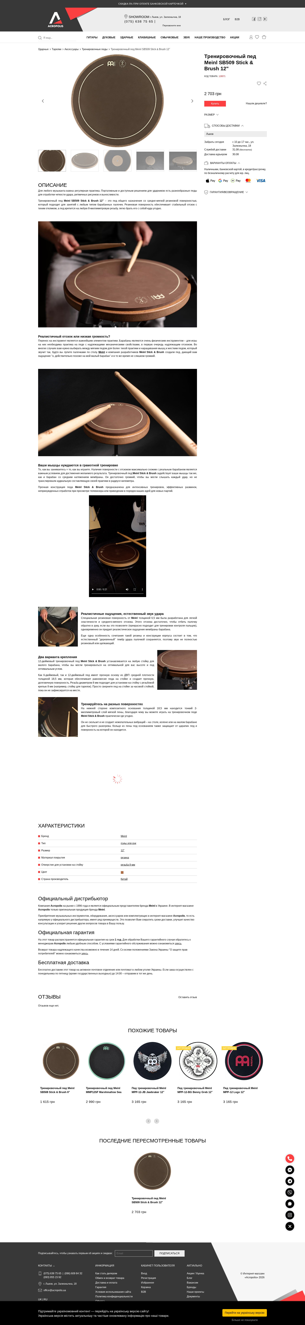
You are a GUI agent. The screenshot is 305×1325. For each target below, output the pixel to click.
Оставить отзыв (187, 997)
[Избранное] (257, 37)
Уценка (200, 1273)
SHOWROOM (139, 17)
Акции (190, 1273)
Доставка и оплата (106, 1282)
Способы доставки (226, 125)
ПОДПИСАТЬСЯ (169, 1253)
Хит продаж (183, 1048)
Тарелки (56, 49)
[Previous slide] (43, 101)
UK (40, 1299)
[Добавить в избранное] (259, 83)
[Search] (40, 38)
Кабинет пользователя (158, 1265)
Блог (226, 19)
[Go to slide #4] (150, 160)
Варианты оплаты (223, 163)
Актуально (194, 1265)
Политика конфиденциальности (114, 1296)
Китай (124, 879)
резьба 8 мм (128, 864)
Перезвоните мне (172, 25)
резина (125, 857)
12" (123, 850)
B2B (237, 19)
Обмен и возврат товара (109, 1278)
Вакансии (192, 1282)
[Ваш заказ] (251, 37)
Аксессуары (71, 49)
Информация (104, 1265)
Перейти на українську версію (244, 1312)
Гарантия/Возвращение (227, 192)
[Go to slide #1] (52, 160)
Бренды (191, 1287)
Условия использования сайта (113, 1291)
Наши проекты (195, 1291)
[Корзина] (264, 37)
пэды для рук (128, 843)
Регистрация (148, 1278)
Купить (215, 103)
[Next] (156, 1121)
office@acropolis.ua (55, 1290)
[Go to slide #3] (117, 160)
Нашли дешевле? (256, 103)
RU (45, 1299)
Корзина (146, 1287)
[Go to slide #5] (183, 160)
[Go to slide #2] (84, 160)
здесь (178, 943)
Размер (209, 114)
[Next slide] (192, 101)
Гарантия (100, 1287)
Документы (193, 1296)
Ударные (43, 49)
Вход (144, 1273)
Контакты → (46, 1265)
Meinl (101, 352)
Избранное (147, 1282)
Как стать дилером (106, 1273)
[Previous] (148, 1121)
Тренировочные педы (95, 49)
